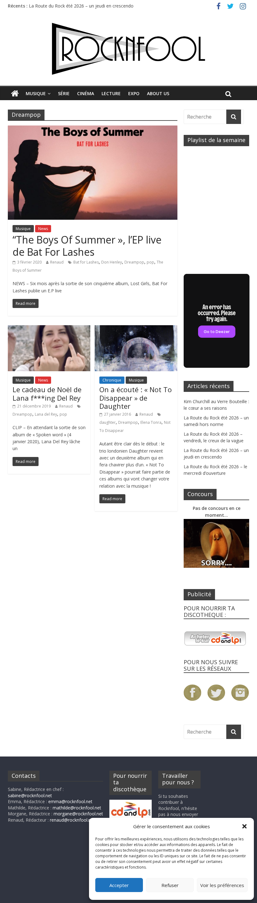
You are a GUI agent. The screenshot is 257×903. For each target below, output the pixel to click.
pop (150, 262)
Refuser (170, 885)
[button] (244, 826)
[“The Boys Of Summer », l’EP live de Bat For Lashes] (92, 129)
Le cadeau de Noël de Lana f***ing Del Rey (47, 393)
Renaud (57, 262)
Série (64, 93)
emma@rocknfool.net (70, 801)
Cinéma (85, 93)
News (43, 228)
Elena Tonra (150, 422)
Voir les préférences (222, 885)
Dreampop (134, 262)
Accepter (119, 885)
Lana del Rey (46, 414)
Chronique (111, 380)
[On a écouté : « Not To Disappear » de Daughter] (136, 329)
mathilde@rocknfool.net (77, 808)
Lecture (111, 93)
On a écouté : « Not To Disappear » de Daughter (135, 398)
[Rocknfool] (128, 48)
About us (158, 93)
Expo (133, 93)
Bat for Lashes (86, 262)
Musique (36, 93)
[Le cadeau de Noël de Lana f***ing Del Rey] (49, 329)
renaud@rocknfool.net (72, 820)
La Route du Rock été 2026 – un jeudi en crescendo (81, 6)
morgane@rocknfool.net (78, 814)
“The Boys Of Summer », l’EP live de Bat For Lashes (87, 245)
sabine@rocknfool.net (30, 795)
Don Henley (111, 262)
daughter (107, 422)
